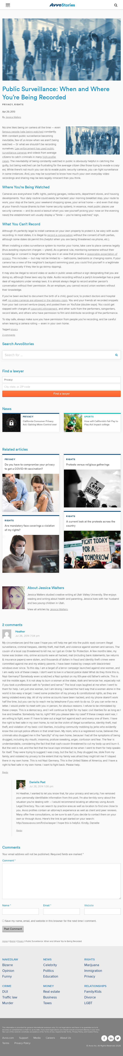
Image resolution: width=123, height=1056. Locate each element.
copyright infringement (44, 308)
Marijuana (91, 965)
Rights (18, 104)
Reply (5, 772)
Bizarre (7, 965)
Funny (7, 976)
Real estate (51, 992)
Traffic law (9, 997)
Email (47, 905)
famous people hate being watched (22, 131)
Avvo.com (8, 1037)
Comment (8, 860)
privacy (14, 329)
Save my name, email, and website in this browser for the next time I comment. (50, 921)
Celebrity (50, 965)
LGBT (88, 1003)
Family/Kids (93, 992)
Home (5, 941)
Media (36, 1037)
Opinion (8, 971)
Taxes (47, 1003)
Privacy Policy (77, 1032)
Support (23, 1037)
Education (50, 976)
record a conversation (60, 235)
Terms (5, 1043)
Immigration (93, 971)
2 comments (8, 335)
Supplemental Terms (63, 1032)
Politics (48, 971)
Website (89, 905)
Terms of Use (49, 1032)
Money (48, 986)
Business (50, 997)
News (6, 408)
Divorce (90, 997)
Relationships (95, 986)
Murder (7, 1003)
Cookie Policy (92, 1032)
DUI (5, 992)
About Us (65, 1037)
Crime (6, 986)
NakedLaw (10, 959)
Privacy (7, 104)
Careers (50, 1037)
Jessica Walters (13, 117)
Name (6, 905)
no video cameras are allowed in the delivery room (37, 300)
